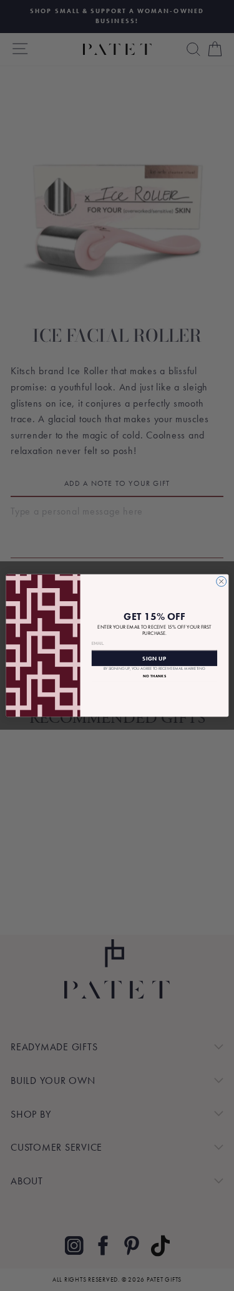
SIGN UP (154, 658)
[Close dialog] (221, 581)
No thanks (153, 676)
